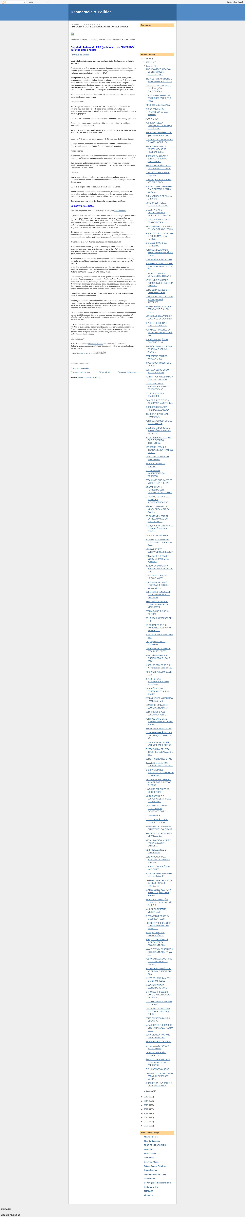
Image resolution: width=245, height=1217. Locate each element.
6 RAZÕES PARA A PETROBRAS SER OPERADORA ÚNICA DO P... (159, 490)
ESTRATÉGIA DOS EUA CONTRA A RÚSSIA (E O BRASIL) (157, 691)
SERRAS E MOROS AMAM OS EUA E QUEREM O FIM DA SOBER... (159, 189)
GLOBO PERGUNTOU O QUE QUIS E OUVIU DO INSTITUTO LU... (158, 440)
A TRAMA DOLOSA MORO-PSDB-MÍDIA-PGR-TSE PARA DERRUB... (159, 283)
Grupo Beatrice (150, 1170)
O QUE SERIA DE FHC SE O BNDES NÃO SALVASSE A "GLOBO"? (158, 430)
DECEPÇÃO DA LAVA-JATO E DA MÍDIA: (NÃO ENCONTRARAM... (158, 88)
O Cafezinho (149, 1179)
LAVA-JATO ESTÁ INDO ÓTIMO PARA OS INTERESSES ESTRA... (159, 1076)
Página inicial (104, 372)
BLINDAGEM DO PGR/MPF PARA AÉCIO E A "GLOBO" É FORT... (159, 568)
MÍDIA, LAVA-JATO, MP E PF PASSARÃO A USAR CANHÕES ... (158, 843)
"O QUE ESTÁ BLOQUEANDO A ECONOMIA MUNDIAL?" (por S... (159, 952)
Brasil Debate (150, 1153)
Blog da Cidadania (152, 1141)
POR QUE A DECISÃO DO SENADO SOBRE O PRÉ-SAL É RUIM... (159, 253)
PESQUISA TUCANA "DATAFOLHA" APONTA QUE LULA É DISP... (159, 126)
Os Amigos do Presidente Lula (157, 1183)
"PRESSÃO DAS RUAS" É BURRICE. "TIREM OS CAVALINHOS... (157, 159)
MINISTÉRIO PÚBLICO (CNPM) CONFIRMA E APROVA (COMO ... (159, 349)
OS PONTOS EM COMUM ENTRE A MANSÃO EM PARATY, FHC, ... (157, 519)
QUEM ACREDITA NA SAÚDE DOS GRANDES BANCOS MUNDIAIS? (158, 595)
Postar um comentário (80, 368)
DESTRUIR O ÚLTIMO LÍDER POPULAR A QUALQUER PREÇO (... (158, 1011)
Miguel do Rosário (81, 55)
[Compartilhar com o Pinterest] (104, 352)
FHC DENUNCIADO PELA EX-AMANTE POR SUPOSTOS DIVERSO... (158, 782)
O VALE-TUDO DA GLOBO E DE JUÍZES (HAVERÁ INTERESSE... (159, 299)
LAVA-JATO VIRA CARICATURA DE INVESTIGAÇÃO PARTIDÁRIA (159, 883)
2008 (146, 1126)
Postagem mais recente (80, 372)
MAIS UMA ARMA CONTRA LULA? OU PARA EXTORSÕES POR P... (157, 808)
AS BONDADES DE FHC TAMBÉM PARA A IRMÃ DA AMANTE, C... (158, 628)
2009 (146, 1122)
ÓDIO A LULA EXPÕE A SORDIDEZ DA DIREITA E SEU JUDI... (158, 859)
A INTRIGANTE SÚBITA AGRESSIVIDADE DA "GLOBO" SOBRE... (156, 149)
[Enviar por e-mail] (94, 352)
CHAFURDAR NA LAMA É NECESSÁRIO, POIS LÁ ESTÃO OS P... (157, 585)
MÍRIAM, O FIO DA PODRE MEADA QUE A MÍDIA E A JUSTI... (158, 509)
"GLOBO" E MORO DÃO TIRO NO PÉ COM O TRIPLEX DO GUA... (159, 971)
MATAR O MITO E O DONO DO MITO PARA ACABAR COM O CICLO (159, 1028)
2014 (146, 1101)
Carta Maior (149, 1158)
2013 (146, 1105)
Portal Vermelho (151, 1187)
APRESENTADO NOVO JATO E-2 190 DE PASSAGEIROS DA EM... (159, 266)
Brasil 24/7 (148, 1149)
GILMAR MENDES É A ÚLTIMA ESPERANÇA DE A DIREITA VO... (159, 735)
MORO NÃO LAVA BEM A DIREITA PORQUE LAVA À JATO (158, 658)
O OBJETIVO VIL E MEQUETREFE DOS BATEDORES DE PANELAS (158, 212)
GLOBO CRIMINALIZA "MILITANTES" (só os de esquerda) (157, 112)
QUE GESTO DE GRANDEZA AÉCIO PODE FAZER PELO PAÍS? (158, 98)
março (149, 62)
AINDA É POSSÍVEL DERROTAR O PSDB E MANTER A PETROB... (160, 236)
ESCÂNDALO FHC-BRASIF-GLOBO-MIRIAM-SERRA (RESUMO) (157, 559)
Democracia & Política (91, 12)
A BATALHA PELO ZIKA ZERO (158, 1042)
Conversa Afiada (151, 1162)
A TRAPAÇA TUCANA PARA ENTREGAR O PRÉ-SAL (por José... (159, 542)
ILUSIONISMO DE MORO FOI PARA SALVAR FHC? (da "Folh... (158, 309)
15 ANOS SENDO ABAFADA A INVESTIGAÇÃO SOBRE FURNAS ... (158, 893)
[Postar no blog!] (96, 352)
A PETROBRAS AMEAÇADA (158, 105)
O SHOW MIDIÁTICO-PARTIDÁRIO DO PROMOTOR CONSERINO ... (160, 773)
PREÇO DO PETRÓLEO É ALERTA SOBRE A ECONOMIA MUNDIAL (157, 942)
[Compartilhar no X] (99, 352)
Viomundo (148, 1195)
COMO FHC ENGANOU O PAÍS (159, 759)
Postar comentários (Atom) (89, 377)
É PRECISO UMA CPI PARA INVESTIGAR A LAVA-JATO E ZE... (159, 752)
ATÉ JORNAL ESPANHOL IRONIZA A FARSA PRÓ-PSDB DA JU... (159, 450)
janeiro (149, 1091)
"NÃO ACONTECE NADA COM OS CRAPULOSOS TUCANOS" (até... (158, 72)
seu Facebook (120, 211)
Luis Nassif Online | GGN (155, 1174)
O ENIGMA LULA (153, 815)
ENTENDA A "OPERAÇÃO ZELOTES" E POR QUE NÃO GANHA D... (159, 902)
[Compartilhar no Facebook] (102, 352)
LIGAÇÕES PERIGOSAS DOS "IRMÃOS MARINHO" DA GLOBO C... (158, 926)
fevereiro (150, 66)
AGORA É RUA (152, 119)
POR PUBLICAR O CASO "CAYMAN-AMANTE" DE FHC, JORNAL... (159, 722)
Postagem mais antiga (127, 372)
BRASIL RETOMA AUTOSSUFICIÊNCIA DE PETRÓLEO (157, 681)
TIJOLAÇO (148, 1191)
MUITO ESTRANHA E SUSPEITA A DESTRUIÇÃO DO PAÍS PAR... (158, 799)
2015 (146, 1097)
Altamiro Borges (151, 1137)
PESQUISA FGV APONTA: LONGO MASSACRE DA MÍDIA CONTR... (157, 604)
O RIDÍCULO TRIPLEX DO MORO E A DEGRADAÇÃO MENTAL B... (158, 995)
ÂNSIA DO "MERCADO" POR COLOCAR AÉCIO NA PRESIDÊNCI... (158, 1062)
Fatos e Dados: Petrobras (155, 1166)
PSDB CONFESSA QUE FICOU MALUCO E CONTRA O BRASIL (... (159, 961)
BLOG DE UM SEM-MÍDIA (155, 1145)
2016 (146, 59)
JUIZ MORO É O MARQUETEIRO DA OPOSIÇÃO (155, 473)
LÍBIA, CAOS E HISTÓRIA (157, 535)
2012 (146, 1109)
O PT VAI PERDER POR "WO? (159, 259)
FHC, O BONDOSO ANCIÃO (157, 1069)
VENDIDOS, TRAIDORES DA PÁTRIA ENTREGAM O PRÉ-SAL (159, 332)
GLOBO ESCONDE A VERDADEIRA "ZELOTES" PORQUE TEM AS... (158, 386)
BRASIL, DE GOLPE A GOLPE (158, 728)
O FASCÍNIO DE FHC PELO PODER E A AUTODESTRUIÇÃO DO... (158, 499)
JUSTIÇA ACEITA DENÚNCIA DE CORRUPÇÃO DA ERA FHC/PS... (159, 528)
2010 (146, 1118)
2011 (146, 1113)
